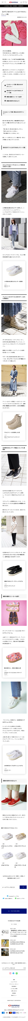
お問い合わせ (14, 991)
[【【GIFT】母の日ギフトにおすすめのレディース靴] (14, 33)
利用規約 (14, 993)
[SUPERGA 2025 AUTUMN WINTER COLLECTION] (5, 952)
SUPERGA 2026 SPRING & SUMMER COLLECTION (17, 943)
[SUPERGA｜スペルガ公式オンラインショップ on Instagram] (10, 973)
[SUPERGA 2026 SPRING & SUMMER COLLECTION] (5, 943)
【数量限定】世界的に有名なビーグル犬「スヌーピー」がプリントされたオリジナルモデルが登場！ (18, 933)
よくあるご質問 (14, 988)
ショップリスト (14, 981)
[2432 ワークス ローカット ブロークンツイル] (14, 797)
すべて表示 (14, 924)
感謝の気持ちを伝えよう (13, 101)
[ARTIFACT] (14, 187)
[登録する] (25, 968)
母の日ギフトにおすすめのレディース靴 (15, 91)
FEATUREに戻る (15, 911)
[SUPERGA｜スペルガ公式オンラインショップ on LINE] (17, 973)
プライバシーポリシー (14, 984)
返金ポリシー (14, 995)
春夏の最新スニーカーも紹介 (14, 97)
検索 (14, 979)
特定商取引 (14, 986)
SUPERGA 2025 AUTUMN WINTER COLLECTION (17, 952)
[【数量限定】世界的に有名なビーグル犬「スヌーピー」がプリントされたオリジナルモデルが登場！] (5, 931)
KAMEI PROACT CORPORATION (14, 1000)
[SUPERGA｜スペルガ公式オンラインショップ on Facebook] (13, 973)
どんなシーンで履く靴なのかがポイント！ (15, 85)
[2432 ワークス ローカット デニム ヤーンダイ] (14, 698)
